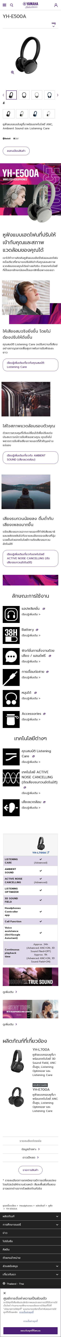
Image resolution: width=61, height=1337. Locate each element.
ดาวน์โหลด (29, 1158)
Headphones (26, 1205)
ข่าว (5, 1233)
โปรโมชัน (8, 1241)
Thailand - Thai (15, 1284)
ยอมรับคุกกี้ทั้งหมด (30, 1330)
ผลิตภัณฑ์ (40, 1205)
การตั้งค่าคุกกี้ (26, 1312)
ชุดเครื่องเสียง (9, 1205)
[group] (11, 94)
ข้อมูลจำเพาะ (29, 1149)
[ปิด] (4, 1293)
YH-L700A (39, 853)
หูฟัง (50, 1205)
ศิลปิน (6, 1250)
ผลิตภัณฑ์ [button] (8, 1216)
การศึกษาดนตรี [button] (12, 1225)
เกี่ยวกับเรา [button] (9, 1274)
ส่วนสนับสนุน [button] (10, 1266)
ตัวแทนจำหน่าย (12, 1258)
